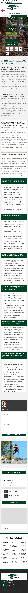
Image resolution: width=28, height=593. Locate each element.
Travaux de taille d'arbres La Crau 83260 (24, 561)
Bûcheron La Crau (5, 554)
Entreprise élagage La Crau (5, 559)
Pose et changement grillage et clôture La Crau (14, 553)
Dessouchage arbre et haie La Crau (5, 544)
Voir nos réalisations (12, 40)
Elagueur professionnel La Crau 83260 (24, 549)
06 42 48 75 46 (16, 0)
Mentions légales (21, 590)
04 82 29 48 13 (6, 0)
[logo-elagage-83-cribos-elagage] (14, 7)
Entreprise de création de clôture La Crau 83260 (14, 560)
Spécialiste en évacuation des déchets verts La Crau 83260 (24, 555)
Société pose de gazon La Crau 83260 (23, 544)
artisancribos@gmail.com (8, 2)
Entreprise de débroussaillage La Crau (6, 549)
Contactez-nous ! (11, 44)
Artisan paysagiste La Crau (14, 547)
